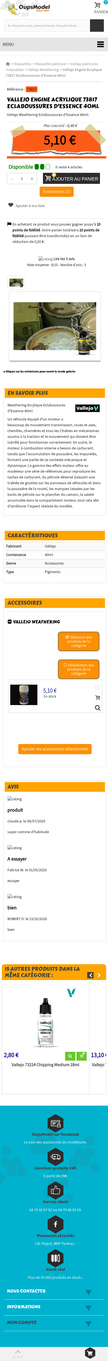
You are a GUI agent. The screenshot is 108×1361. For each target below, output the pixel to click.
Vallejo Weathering (43, 69)
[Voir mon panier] (90, 1353)
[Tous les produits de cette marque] (87, 407)
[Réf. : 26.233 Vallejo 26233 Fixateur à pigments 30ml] (98, 708)
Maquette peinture (50, 63)
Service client (55, 1202)
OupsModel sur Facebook (55, 1134)
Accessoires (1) (56, 191)
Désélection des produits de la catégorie (80, 669)
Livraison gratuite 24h (55, 1168)
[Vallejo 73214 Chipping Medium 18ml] (45, 1018)
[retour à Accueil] (8, 63)
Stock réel (55, 1269)
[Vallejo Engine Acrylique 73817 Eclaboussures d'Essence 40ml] (16, 283)
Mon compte (21, 1322)
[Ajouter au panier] (98, 697)
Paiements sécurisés (55, 1236)
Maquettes (22, 63)
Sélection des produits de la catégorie (79, 641)
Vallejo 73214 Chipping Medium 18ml (45, 1064)
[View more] (70, 1056)
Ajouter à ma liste (30, 205)
